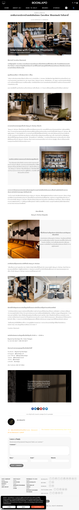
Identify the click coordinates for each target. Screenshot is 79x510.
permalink (50, 414)
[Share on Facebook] (32, 408)
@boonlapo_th (19, 354)
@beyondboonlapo (22, 356)
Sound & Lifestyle (39, 13)
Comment (13, 444)
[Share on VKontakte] (43, 408)
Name (12, 458)
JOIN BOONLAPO (31, 482)
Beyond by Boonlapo (21, 352)
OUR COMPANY (6, 479)
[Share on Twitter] (35, 408)
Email (32, 458)
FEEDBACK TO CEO (31, 479)
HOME (7, 8)
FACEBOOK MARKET (5, 483)
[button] (2, 508)
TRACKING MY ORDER (30, 486)
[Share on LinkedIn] (46, 408)
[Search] (72, 2)
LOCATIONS (16, 482)
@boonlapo (16, 359)
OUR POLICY (16, 479)
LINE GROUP (5, 487)
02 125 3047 (14, 341)
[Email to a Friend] (38, 408)
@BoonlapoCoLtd (18, 358)
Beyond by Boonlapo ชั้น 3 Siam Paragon (20, 339)
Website (53, 458)
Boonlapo (45, 19)
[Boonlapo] (39, 2)
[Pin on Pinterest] (41, 408)
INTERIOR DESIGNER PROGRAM (32, 491)
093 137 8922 (20, 365)
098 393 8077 (23, 341)
